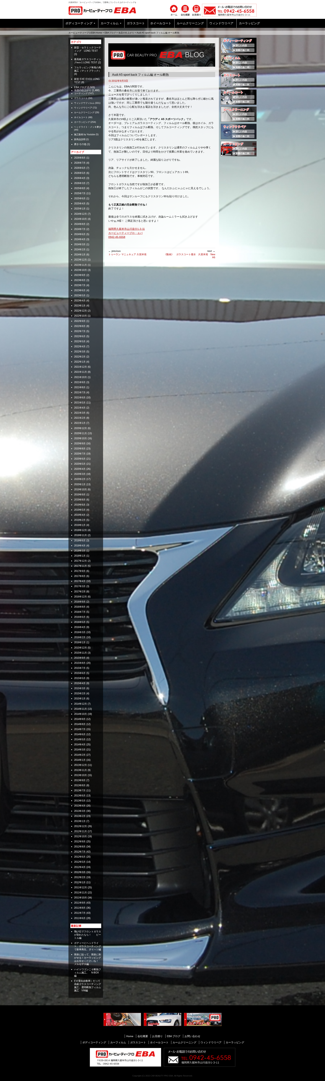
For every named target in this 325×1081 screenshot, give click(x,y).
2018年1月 (80, 555)
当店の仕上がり (126, 33)
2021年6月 (80, 397)
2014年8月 (80, 724)
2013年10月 (80, 775)
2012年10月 (80, 836)
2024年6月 (80, 234)
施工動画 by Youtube (84, 134)
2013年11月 (80, 770)
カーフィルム (110, 23)
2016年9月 (80, 601)
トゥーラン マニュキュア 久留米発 (127, 253)
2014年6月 (80, 734)
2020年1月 (80, 484)
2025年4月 (80, 203)
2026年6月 (80, 168)
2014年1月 (80, 760)
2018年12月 (80, 530)
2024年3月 (80, 244)
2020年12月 (80, 428)
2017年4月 (80, 581)
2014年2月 (80, 754)
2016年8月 (80, 606)
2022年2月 (80, 356)
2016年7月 (80, 611)
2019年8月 (80, 499)
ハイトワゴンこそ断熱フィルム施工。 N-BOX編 (87, 972)
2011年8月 (80, 907)
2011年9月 (80, 902)
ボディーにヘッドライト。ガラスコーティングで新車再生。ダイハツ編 (87, 946)
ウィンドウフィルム (84, 103)
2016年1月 (80, 642)
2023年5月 (80, 295)
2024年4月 (80, 239)
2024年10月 (80, 219)
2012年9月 (80, 841)
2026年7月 (80, 162)
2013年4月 (80, 805)
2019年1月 (80, 525)
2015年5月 (80, 678)
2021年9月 (80, 382)
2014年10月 (80, 714)
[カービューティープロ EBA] (105, 10)
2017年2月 (80, 591)
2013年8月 (80, 785)
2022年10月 (80, 315)
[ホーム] (173, 10)
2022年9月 (80, 321)
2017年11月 (80, 566)
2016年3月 (80, 632)
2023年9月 (80, 275)
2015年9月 (80, 657)
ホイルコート (81, 117)
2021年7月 (80, 392)
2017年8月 (80, 576)
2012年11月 (80, 831)
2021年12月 (80, 366)
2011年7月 (80, 912)
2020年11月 (80, 433)
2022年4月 (80, 346)
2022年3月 (80, 351)
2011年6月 (80, 918)
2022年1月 (80, 361)
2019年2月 (80, 520)
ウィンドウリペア (221, 23)
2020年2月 (80, 479)
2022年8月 (80, 326)
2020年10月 (80, 438)
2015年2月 (80, 693)
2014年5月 (80, 739)
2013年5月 (80, 800)
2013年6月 (80, 795)
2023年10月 (80, 270)
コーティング (81, 93)
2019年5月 (80, 509)
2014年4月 (80, 744)
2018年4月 (80, 545)
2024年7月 (80, 229)
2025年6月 (80, 198)
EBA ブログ (173, 1036)
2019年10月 (80, 489)
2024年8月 (80, 224)
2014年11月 (80, 708)
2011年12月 (80, 887)
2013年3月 (80, 811)
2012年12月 (80, 826)
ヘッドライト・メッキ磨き (87, 127)
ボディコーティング (79, 23)
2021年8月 (80, 387)
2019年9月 (80, 494)
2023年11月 (80, 265)
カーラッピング (249, 23)
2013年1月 (80, 821)
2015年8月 (80, 663)
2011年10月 (80, 897)
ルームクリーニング (190, 23)
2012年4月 (80, 867)
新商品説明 (79, 139)
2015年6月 (80, 673)
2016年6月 (80, 617)
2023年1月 (80, 305)
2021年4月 (80, 407)
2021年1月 (80, 423)
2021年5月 (80, 402)
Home (129, 1036)
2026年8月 (80, 157)
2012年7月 (80, 851)
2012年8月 (80, 846)
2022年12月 (80, 310)
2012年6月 (80, 856)
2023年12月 (80, 259)
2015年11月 (80, 652)
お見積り (157, 1036)
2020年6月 (80, 458)
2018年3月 (80, 550)
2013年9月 (80, 780)
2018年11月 (80, 535)
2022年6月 (80, 336)
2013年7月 (80, 790)
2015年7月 (80, 668)
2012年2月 (80, 877)
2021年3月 (80, 412)
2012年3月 (80, 872)
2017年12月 (80, 560)
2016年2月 (80, 637)
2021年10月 (80, 377)
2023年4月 (80, 300)
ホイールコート (160, 23)
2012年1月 (80, 882)
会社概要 (142, 1036)
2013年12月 (80, 765)
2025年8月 (80, 188)
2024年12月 (80, 213)
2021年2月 (80, 417)
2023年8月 (80, 280)
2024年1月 (80, 254)
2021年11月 (80, 372)
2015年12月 (80, 647)
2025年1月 (80, 208)
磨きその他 (80, 144)
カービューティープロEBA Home (85, 33)
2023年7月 (80, 285)
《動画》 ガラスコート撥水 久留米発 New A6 (189, 254)
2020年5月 (80, 463)
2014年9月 (80, 719)
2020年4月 (80, 469)
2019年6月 (80, 504)
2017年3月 (80, 586)
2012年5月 (80, 861)
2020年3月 (80, 474)
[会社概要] (185, 10)
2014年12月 (80, 703)
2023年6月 (80, 290)
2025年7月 (80, 193)
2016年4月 (80, 627)
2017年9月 (80, 571)
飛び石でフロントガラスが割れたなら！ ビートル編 (87, 934)
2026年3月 (80, 183)
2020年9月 (80, 443)
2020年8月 (80, 448)
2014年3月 (80, 749)
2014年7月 (80, 729)
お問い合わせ (192, 1036)
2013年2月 (80, 816)
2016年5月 (80, 622)
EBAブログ (110, 33)
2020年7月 (80, 453)
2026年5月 (80, 173)
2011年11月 (80, 892)
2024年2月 (80, 249)
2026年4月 (80, 178)
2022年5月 (80, 341)
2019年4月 (80, 514)
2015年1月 (80, 698)
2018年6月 (80, 540)
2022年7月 (80, 331)
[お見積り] (196, 10)
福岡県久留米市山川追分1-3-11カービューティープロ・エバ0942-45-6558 (126, 232)
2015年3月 (80, 688)
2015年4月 (80, 683)
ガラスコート (136, 23)
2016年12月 (80, 596)
